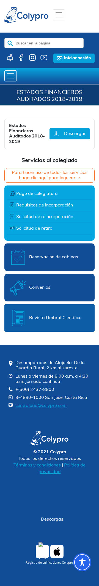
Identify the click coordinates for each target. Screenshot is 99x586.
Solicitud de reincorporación (44, 217)
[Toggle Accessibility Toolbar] (82, 562)
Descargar (75, 134)
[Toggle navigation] (59, 14)
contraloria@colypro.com (41, 406)
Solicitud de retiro (34, 228)
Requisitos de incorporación (44, 205)
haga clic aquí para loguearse (49, 178)
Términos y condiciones (37, 465)
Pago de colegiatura (37, 194)
